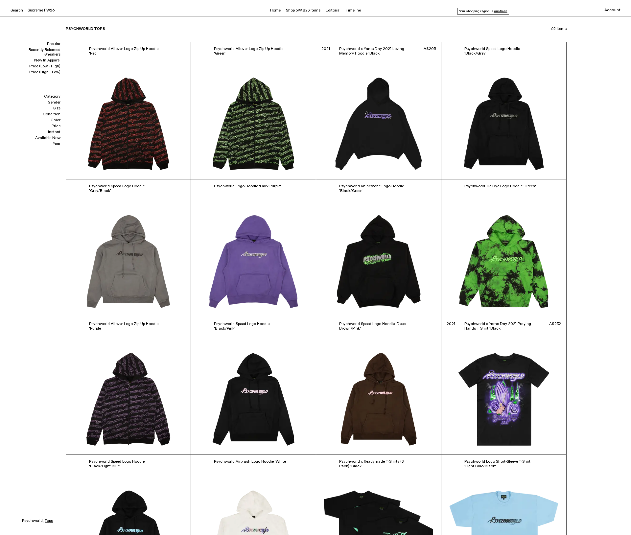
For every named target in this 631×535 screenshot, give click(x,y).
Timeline (353, 10)
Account (612, 10)
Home (275, 10)
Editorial (333, 10)
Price (56, 126)
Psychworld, (33, 521)
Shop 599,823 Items (303, 10)
